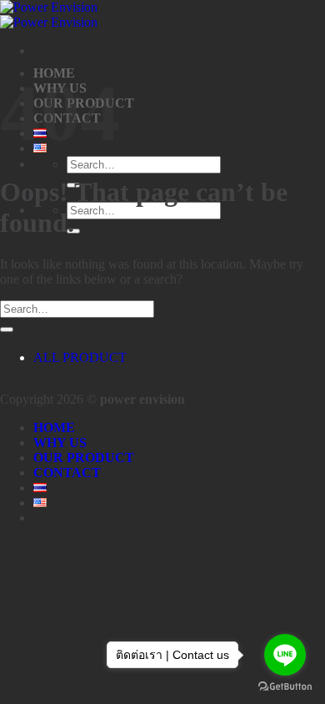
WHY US (60, 442)
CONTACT (67, 472)
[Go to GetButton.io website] (285, 686)
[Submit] (6, 329)
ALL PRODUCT (80, 357)
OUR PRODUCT (83, 457)
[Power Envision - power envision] (49, 14)
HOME (54, 427)
